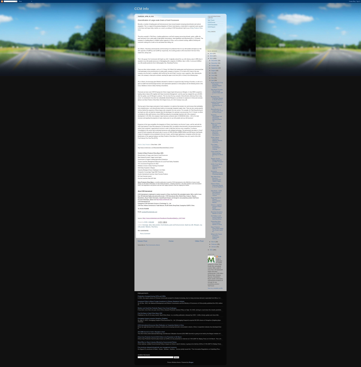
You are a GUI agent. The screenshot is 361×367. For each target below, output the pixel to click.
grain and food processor (176, 225)
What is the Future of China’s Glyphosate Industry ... (216, 236)
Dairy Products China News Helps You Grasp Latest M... (217, 229)
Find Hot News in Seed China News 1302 (150, 313)
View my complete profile (215, 288)
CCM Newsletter (212, 24)
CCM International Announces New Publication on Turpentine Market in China (161, 325)
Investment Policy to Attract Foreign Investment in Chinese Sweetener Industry (161, 301)
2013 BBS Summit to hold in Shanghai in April (151, 332)
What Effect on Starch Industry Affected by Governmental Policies (157, 342)
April (212, 80)
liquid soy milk (189, 225)
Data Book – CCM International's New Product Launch (216, 193)
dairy (150, 225)
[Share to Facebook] (164, 222)
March (213, 241)
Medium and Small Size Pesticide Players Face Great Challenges (157, 308)
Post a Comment (145, 233)
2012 (211, 58)
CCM (219, 256)
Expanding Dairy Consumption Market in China (216, 223)
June (213, 75)
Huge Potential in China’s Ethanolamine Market (216, 200)
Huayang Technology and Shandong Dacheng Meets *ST (216, 118)
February (214, 244)
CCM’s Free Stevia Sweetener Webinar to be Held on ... (216, 166)
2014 (211, 53)
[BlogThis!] (161, 222)
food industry (165, 225)
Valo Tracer (211, 20)
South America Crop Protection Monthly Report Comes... (217, 85)
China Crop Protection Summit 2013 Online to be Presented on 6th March (160, 337)
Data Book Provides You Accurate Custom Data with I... (217, 92)
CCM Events (211, 22)
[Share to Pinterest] (166, 222)
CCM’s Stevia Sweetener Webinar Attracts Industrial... (216, 140)
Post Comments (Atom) (153, 245)
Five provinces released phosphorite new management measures (157, 347)
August (213, 70)
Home (171, 241)
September (214, 68)
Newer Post (142, 241)
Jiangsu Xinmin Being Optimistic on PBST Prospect (217, 160)
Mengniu (196, 225)
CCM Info (141, 9)
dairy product (156, 225)
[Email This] (159, 222)
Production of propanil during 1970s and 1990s (152, 296)
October (214, 65)
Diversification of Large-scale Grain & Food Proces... (217, 111)
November (214, 63)
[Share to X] (162, 222)
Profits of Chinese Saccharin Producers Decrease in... (216, 133)
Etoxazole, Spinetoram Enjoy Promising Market (217, 173)
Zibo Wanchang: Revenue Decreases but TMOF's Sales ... (216, 179)
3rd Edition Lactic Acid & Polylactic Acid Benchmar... (216, 217)
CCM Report (211, 27)
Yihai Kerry (154, 227)
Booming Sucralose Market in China (217, 212)
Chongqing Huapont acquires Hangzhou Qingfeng (152, 318)
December (214, 60)
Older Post (199, 241)
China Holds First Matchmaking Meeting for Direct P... (217, 154)
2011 (211, 250)
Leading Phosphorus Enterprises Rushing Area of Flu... (217, 104)
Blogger (191, 362)
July (212, 73)
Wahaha (148, 227)
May (212, 78)
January (214, 246)
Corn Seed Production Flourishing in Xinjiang (215, 147)
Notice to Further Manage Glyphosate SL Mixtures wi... (216, 126)
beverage (145, 225)
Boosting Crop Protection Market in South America (217, 98)
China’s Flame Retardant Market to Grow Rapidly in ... (217, 186)
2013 (211, 56)
